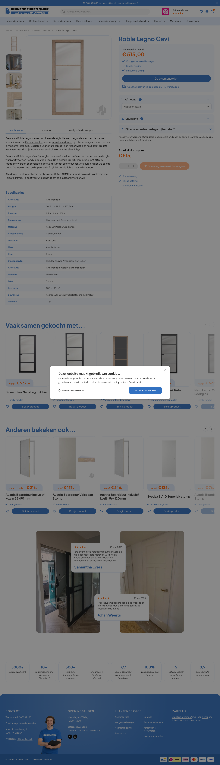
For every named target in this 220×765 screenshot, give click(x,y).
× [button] (165, 369)
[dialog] (110, 382)
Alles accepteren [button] (145, 390)
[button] (71, 390)
